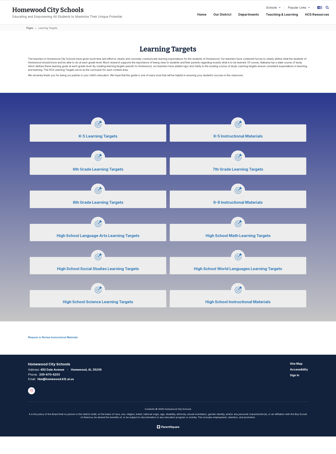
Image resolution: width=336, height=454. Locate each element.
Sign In (294, 375)
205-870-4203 (49, 374)
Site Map (296, 363)
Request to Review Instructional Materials (53, 337)
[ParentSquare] (168, 426)
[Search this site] (327, 7)
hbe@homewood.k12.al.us (55, 379)
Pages (29, 28)
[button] (273, 7)
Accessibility (299, 369)
